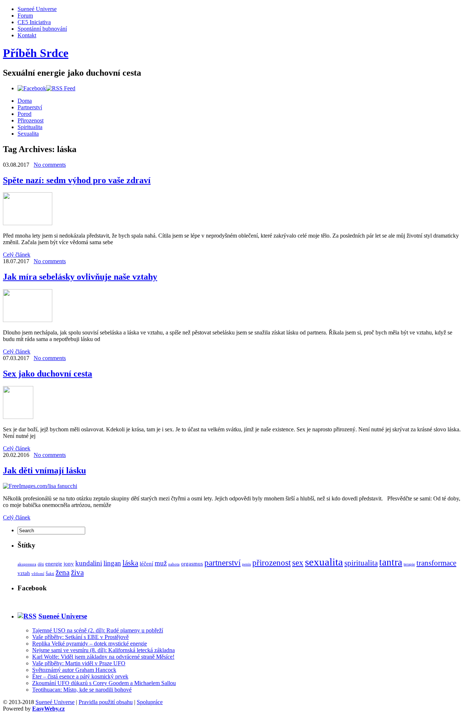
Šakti (50, 574)
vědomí (37, 574)
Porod (24, 114)
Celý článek (16, 254)
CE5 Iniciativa (34, 22)
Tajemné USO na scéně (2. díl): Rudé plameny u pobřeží (97, 630)
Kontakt (27, 35)
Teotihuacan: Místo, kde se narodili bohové (82, 689)
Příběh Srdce (35, 53)
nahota (174, 564)
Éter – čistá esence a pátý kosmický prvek (80, 676)
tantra (390, 562)
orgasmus (192, 563)
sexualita (324, 562)
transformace (436, 563)
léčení (146, 563)
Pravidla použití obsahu (106, 702)
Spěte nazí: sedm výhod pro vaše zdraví (77, 180)
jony (69, 563)
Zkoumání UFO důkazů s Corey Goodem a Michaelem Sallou (104, 683)
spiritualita (361, 563)
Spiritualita (30, 127)
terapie (409, 564)
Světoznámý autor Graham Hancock (74, 670)
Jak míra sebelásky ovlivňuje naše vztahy (80, 276)
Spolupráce (150, 702)
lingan (112, 563)
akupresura (27, 564)
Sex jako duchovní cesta (47, 373)
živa (77, 572)
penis (246, 564)
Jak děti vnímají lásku (44, 470)
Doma (25, 101)
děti (41, 564)
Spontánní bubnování (42, 29)
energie (53, 563)
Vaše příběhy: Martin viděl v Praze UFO (78, 663)
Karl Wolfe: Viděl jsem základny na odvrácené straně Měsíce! (103, 657)
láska (130, 563)
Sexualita (28, 133)
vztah (24, 573)
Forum (25, 15)
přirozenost (271, 562)
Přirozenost (31, 120)
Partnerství (30, 107)
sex (297, 562)
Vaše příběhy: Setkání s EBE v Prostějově (80, 637)
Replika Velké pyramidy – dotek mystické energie (89, 643)
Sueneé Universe (37, 9)
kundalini (88, 563)
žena (62, 572)
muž (161, 563)
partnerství (222, 562)
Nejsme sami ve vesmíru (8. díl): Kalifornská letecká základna (103, 650)
